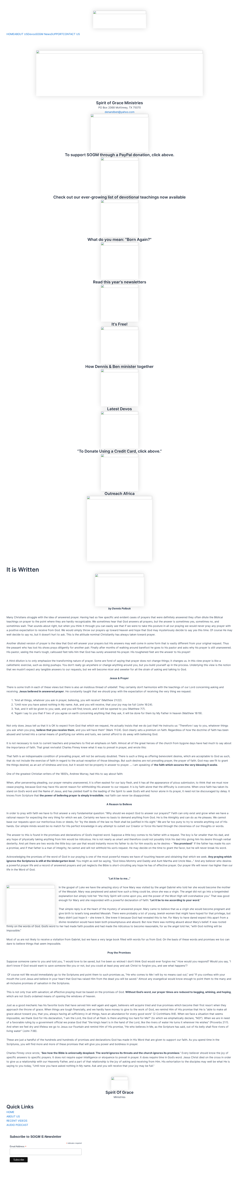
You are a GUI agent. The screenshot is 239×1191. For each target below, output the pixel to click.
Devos (31, 34)
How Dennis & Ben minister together (119, 366)
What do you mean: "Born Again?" (119, 239)
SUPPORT (57, 34)
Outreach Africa (120, 493)
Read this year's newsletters (119, 282)
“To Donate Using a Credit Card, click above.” (119, 451)
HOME (10, 34)
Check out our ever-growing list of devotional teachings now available (119, 197)
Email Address (18, 1146)
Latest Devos (119, 409)
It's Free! (119, 324)
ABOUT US (21, 34)
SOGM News (43, 34)
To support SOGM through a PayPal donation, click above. (119, 154)
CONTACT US (71, 34)
